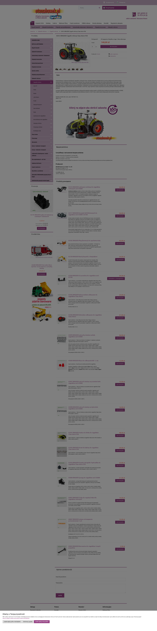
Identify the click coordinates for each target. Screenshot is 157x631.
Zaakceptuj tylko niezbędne (12, 621)
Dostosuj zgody (27, 621)
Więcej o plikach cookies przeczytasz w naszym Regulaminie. (16, 618)
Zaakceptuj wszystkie (41, 621)
